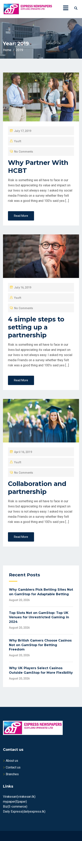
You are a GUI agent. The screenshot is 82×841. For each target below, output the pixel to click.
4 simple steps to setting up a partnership (36, 327)
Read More (21, 216)
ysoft (17, 141)
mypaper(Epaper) (15, 801)
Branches (12, 774)
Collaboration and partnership (37, 488)
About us (12, 761)
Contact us (13, 767)
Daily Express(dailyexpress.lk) (24, 811)
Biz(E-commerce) (15, 806)
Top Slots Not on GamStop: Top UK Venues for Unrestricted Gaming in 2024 (39, 617)
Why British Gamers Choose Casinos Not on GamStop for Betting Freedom (40, 645)
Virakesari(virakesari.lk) (19, 796)
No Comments (23, 151)
